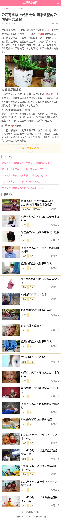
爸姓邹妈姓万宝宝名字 (34, 294)
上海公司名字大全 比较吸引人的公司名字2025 (24, 181)
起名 (24, 225)
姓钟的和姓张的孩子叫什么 (36, 263)
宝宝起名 (26, 209)
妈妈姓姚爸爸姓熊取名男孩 (36, 310)
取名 (31, 225)
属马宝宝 (37, 209)
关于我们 (26, 512)
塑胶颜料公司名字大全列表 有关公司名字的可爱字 (26, 163)
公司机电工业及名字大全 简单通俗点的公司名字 (24, 175)
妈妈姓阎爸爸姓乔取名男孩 (36, 419)
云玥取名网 (7, 8)
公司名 (9, 98)
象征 (47, 30)
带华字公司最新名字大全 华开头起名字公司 (22, 187)
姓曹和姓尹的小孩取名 (34, 357)
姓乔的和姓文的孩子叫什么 (36, 341)
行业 (13, 126)
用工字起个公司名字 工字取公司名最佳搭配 (22, 169)
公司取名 (21, 8)
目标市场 (49, 94)
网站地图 (35, 512)
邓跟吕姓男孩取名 (31, 325)
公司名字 (40, 34)
